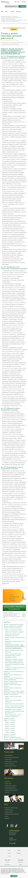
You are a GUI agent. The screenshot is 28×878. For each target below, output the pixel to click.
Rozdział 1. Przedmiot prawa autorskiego (13, 624)
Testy (6, 11)
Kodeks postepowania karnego (10, 765)
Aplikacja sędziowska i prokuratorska (12, 814)
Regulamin (19, 853)
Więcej (19, 11)
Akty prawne (15, 16)
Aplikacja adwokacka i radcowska (11, 807)
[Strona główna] (2, 12)
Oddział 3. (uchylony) (10, 726)
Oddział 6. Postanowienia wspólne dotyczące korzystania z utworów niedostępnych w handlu (13, 655)
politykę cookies (23, 872)
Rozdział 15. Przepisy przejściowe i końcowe (14, 739)
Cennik (12, 11)
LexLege (12, 600)
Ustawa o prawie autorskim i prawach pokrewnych (10, 17)
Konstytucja (7, 792)
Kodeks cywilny (8, 759)
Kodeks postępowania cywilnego (11, 761)
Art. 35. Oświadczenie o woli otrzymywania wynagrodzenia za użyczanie (14, 267)
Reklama (18, 850)
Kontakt (9, 853)
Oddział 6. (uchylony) (10, 732)
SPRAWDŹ (14, 29)
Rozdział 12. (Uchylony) (10, 734)
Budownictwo (7, 864)
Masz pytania (11, 843)
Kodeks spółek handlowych (10, 787)
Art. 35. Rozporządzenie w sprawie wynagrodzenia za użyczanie (12, 468)
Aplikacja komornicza (9, 809)
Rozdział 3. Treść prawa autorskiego (8, 18)
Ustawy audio (14, 597)
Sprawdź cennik (11, 592)
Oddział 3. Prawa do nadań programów (14, 704)
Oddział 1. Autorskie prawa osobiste (13, 630)
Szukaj (22, 6)
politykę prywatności (5, 873)
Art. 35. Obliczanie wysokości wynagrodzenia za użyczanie (10, 409)
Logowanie (23, 1)
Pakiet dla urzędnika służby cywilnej (12, 757)
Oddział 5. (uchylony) (10, 730)
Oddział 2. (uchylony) (10, 724)
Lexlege (7, 862)
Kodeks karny (7, 781)
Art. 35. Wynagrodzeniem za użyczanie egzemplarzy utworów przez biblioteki (13, 57)
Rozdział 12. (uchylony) (9, 718)
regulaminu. (12, 872)
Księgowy (7, 818)
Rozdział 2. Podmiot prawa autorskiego (13, 626)
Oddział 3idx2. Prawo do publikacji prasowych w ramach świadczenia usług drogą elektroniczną (14, 711)
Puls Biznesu (20, 862)
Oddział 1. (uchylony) (10, 722)
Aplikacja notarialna (9, 812)
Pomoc (9, 850)
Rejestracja (17, 1)
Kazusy (12, 599)
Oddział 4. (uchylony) (10, 728)
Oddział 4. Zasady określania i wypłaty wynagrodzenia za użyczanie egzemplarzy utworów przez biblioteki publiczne (14, 20)
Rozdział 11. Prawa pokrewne (11, 694)
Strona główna (8, 16)
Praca (9, 856)
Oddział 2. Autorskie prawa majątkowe (14, 632)
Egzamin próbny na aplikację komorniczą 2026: (10, 615)
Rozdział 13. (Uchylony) (9, 736)
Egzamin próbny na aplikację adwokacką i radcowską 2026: (11, 613)
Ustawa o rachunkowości (9, 763)
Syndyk (6, 816)
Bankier (20, 864)
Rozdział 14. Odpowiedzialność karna (12, 737)
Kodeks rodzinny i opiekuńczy (10, 785)
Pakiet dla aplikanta (8, 755)
